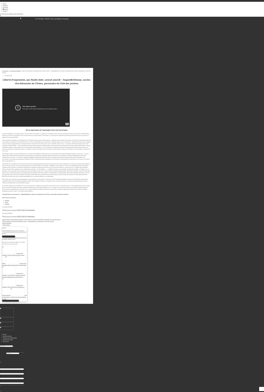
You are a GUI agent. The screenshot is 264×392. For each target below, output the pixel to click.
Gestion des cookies (8, 340)
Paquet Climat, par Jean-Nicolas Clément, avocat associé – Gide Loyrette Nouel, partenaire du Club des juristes (31, 220)
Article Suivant (6, 225)
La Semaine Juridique (15, 71)
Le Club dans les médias (8, 236)
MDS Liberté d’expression (9, 198)
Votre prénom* (4, 377)
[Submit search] (13, 346)
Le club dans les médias (6, 14)
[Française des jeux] (7, 330)
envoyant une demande (164, 388)
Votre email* (3, 367)
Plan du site (6, 341)
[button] (7, 200)
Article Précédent (6, 223)
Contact (15, 14)
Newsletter (20, 14)
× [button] (0, 355)
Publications (5, 71)
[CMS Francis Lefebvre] (7, 326)
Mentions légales (7, 336)
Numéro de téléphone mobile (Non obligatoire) (12, 381)
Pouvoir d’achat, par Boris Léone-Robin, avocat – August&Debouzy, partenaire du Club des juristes (28, 221)
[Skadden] (7, 321)
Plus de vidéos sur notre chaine (10, 301)
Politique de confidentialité (10, 338)
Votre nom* (3, 372)
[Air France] (7, 317)
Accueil (5, 334)
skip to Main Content (5, 1)
